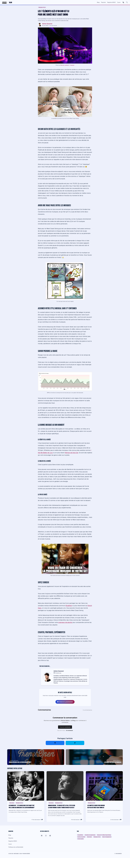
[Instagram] (45, 835)
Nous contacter (119, 853)
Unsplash (72, 65)
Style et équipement (106, 836)
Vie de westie (80, 838)
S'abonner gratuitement (66, 702)
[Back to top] (126, 855)
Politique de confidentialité (15, 847)
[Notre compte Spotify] (50, 835)
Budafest (69, 606)
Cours (118, 2)
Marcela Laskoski (64, 65)
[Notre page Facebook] (41, 835)
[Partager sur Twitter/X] (75, 743)
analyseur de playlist (65, 622)
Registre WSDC (111, 2)
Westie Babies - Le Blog (18, 853)
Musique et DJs (42, 7)
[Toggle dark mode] (123, 2)
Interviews (11, 802)
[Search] (126, 2)
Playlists (103, 2)
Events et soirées (81, 836)
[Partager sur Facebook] (55, 743)
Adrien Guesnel (47, 24)
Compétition (80, 835)
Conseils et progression (90, 835)
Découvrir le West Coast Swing (104, 835)
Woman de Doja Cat (71, 453)
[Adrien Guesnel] (40, 24)
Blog (10, 2)
